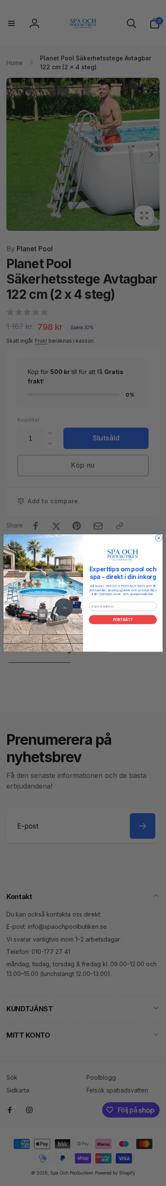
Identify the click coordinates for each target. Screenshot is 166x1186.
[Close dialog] (158, 538)
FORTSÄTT (123, 620)
